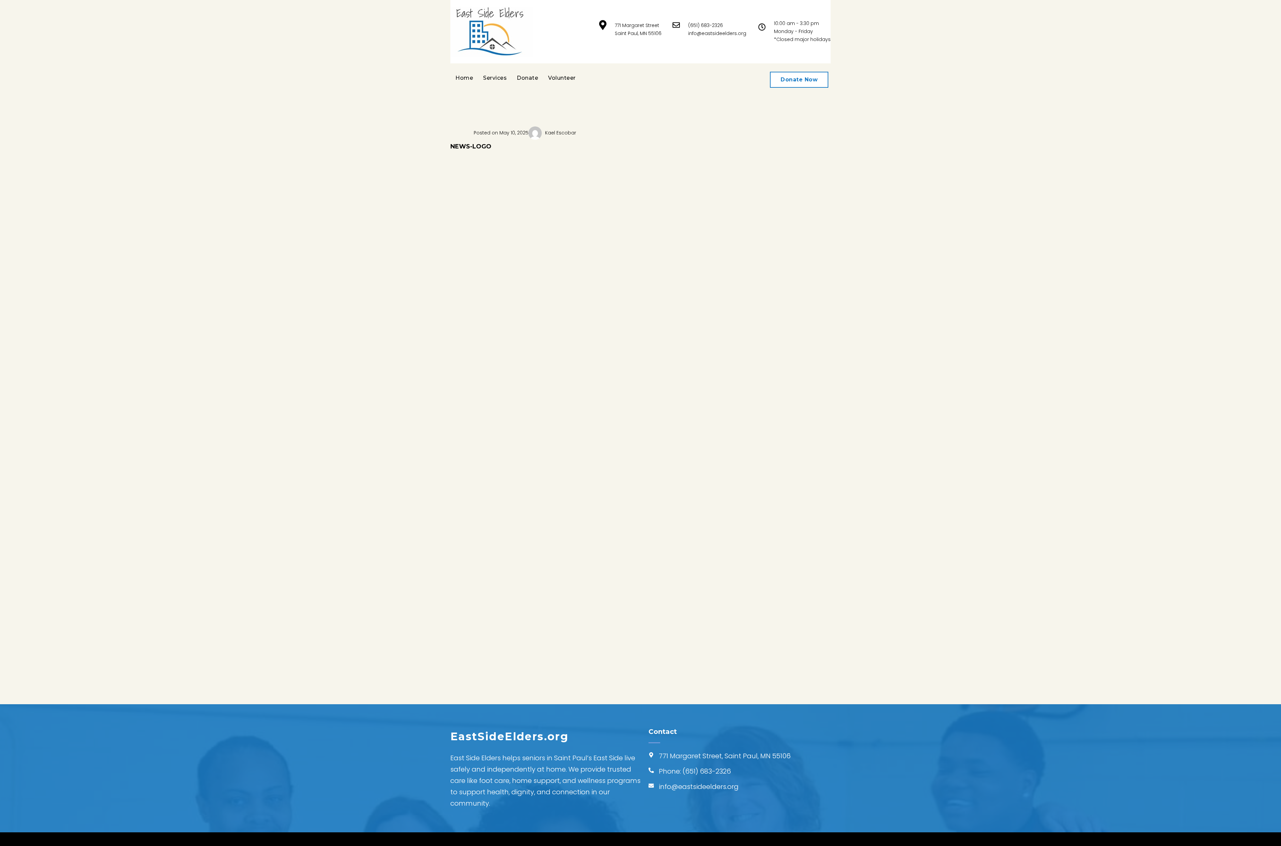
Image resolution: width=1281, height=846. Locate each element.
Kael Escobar (560, 132)
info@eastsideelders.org (717, 33)
